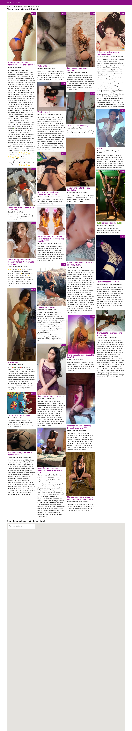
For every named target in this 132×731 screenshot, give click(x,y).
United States (18, 6)
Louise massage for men (108, 282)
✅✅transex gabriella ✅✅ (109, 223)
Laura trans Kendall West (19, 415)
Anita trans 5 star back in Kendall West (78, 189)
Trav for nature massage (78, 125)
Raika (99, 148)
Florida (26, 6)
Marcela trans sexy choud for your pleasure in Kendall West (80, 498)
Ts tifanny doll (43, 112)
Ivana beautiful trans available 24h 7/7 (80, 356)
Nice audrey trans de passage (50, 396)
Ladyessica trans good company (77, 69)
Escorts (9, 6)
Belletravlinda (43, 66)
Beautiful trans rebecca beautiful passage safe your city (49, 470)
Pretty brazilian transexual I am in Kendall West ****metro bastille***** (50, 238)
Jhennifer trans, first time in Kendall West (20, 453)
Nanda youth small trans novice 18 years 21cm (48, 193)
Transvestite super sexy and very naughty (109, 334)
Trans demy (13, 362)
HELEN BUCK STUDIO (14, 2)
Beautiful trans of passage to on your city (21, 208)
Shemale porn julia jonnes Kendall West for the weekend (21, 63)
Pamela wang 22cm (46, 307)
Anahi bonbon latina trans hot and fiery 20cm (80, 263)
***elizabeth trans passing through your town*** (79, 427)
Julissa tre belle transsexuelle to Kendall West (110, 53)
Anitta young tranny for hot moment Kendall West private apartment (21, 261)
